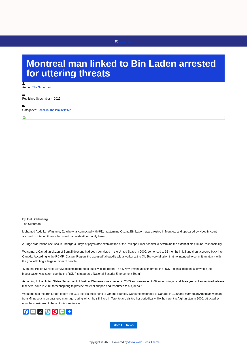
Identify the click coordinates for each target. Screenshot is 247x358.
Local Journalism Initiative (54, 110)
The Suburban (41, 87)
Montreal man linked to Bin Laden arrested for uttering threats (121, 68)
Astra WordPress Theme (144, 342)
